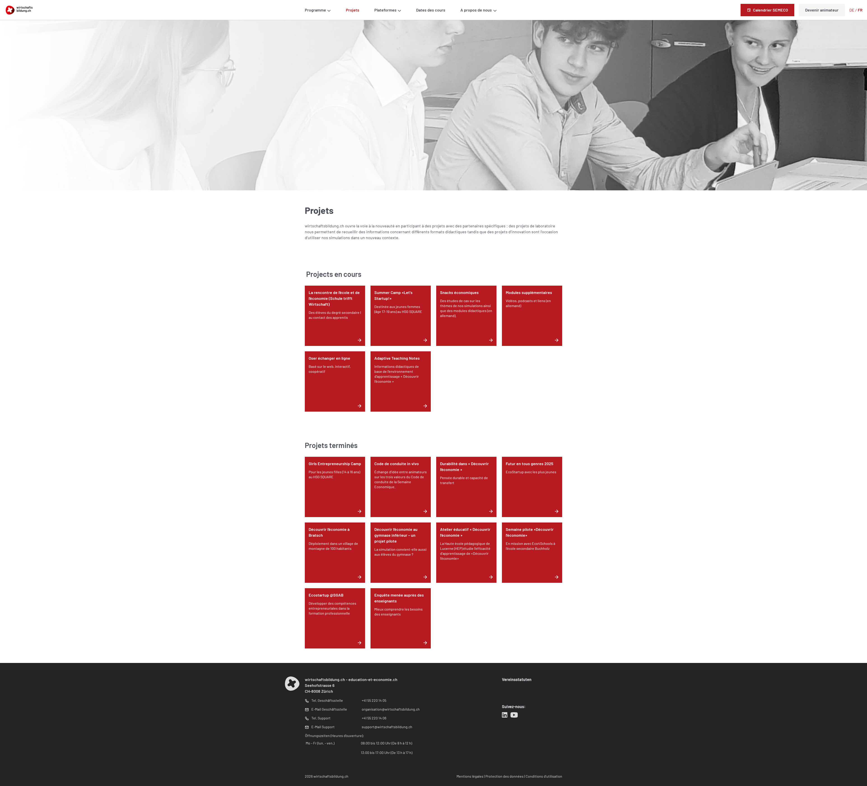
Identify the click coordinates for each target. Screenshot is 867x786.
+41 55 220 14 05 (374, 700)
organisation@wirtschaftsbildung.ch (391, 709)
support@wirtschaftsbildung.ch (387, 727)
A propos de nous (476, 9)
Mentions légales (470, 776)
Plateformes (385, 9)
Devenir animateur (822, 9)
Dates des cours (430, 9)
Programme (315, 9)
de (851, 9)
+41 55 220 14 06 (374, 718)
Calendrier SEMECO (770, 9)
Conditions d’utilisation (544, 776)
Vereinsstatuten (516, 679)
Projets (352, 9)
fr (860, 9)
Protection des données (504, 776)
